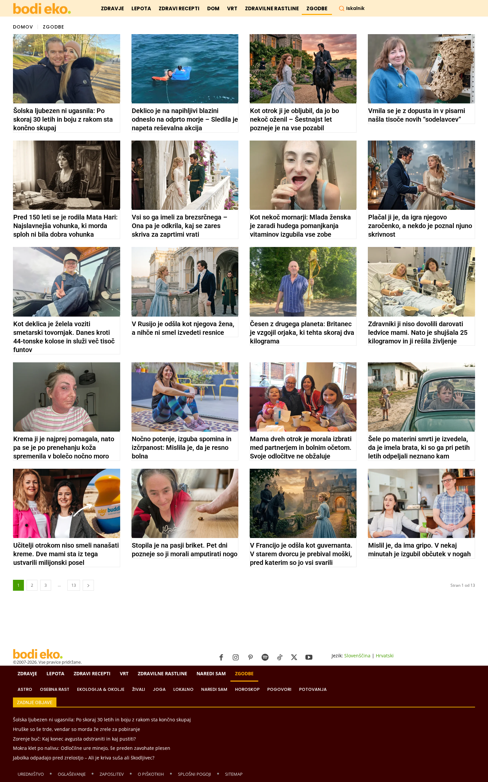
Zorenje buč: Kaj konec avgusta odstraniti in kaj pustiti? (74, 739)
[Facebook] (221, 658)
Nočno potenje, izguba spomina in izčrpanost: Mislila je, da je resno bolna (181, 447)
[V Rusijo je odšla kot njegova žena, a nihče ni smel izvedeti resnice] (184, 281)
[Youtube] (309, 658)
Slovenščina (357, 655)
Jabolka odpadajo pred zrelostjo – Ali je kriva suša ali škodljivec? (83, 757)
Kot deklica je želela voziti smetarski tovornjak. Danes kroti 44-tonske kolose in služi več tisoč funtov (64, 337)
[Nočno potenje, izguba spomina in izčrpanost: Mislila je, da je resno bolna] (184, 397)
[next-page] (88, 585)
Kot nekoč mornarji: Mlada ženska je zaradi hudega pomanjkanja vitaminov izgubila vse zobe (300, 225)
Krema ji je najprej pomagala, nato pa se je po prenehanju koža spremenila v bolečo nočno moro (63, 447)
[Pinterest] (250, 658)
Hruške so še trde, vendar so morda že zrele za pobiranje (76, 729)
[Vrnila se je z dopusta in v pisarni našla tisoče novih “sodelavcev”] (421, 68)
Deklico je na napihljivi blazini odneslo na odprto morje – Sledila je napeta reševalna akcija (185, 119)
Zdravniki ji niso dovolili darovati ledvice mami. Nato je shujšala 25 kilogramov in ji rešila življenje (417, 332)
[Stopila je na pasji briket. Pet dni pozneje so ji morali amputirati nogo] (184, 503)
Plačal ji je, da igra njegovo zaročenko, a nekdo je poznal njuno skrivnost (420, 225)
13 (73, 585)
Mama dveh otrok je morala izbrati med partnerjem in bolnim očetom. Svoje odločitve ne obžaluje (301, 447)
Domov (23, 26)
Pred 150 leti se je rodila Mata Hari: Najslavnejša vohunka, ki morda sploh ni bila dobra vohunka (65, 225)
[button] (352, 8)
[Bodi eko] (42, 9)
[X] (294, 658)
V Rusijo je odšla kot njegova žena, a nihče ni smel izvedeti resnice (183, 328)
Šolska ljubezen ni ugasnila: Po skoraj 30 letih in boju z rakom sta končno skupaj (63, 119)
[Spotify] (265, 658)
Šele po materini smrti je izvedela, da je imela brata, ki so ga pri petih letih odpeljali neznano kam (419, 447)
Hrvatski (385, 655)
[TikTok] (279, 658)
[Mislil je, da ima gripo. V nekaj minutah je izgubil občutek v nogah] (421, 503)
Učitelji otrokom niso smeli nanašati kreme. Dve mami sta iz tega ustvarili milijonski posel (66, 554)
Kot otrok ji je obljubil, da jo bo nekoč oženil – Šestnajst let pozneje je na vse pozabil (294, 119)
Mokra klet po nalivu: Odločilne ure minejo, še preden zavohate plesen (91, 748)
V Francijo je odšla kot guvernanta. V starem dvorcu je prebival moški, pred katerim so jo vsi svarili (301, 554)
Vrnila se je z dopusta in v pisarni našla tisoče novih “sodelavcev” (416, 115)
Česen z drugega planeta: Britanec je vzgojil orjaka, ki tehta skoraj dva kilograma (302, 332)
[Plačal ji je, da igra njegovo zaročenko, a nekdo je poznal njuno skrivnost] (421, 175)
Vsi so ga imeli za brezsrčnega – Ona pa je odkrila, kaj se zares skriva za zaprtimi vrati (179, 225)
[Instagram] (236, 658)
